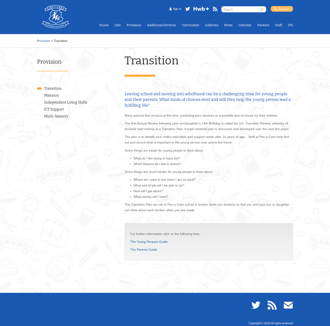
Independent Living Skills (65, 102)
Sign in (177, 9)
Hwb (201, 10)
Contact (283, 9)
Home (104, 25)
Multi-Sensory (56, 116)
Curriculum (190, 25)
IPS (290, 25)
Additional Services (161, 25)
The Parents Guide (143, 249)
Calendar (245, 25)
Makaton (51, 95)
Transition (53, 88)
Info (117, 25)
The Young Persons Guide (149, 241)
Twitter (187, 10)
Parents (263, 25)
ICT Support (54, 109)
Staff (278, 25)
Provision (134, 25)
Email (288, 305)
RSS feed (215, 10)
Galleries (211, 25)
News (228, 25)
